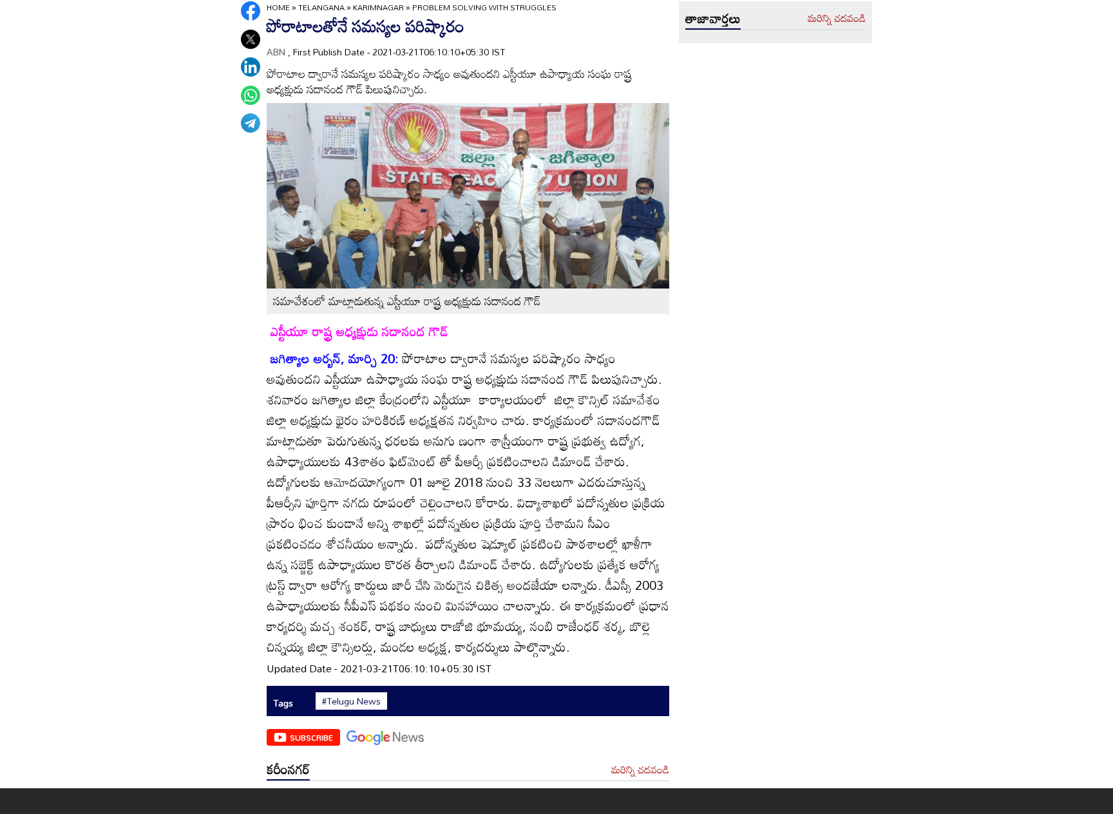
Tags (283, 703)
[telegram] (250, 123)
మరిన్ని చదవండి (640, 770)
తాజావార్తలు (713, 18)
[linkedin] (250, 67)
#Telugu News (351, 701)
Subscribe (311, 737)
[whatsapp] (250, 95)
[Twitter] (250, 39)
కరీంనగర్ (288, 769)
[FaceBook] (250, 11)
